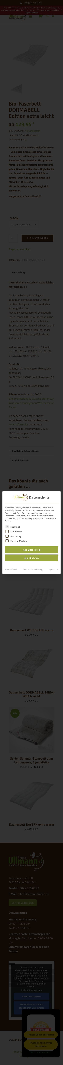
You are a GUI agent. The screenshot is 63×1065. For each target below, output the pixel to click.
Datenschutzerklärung (32, 569)
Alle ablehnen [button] (31, 557)
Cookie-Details (11, 569)
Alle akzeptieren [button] (31, 549)
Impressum (53, 569)
